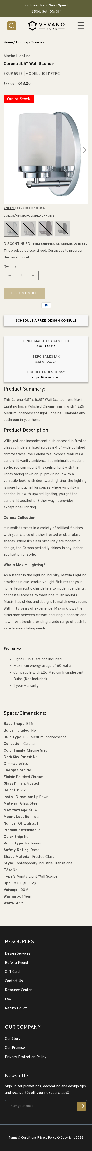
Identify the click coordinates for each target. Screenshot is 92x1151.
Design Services (17, 953)
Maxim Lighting (17, 56)
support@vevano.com (46, 377)
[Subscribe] (81, 1106)
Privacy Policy (46, 1138)
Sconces (37, 42)
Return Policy (16, 1008)
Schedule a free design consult (46, 321)
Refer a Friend (16, 963)
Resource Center (18, 990)
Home (8, 42)
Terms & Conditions (23, 1138)
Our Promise (15, 1048)
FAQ (8, 999)
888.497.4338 (46, 347)
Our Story (12, 1039)
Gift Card (12, 972)
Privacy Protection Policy (25, 1057)
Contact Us (14, 981)
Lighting (22, 42)
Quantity (10, 267)
